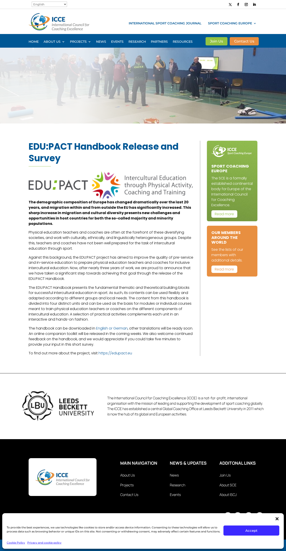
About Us (52, 42)
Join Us (216, 41)
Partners (159, 42)
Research (137, 42)
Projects (78, 42)
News (101, 42)
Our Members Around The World (226, 237)
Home (34, 42)
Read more (224, 214)
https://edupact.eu (115, 353)
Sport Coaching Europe (230, 23)
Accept (251, 530)
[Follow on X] (230, 4)
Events (117, 42)
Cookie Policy (16, 542)
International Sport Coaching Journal (165, 23)
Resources (183, 42)
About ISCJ (228, 494)
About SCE (227, 485)
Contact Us (244, 41)
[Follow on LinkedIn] (254, 4)
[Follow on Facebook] (238, 4)
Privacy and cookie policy (44, 542)
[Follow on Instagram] (246, 4)
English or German (112, 328)
